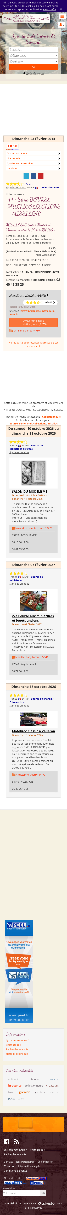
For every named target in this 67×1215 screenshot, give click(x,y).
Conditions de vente (15, 1170)
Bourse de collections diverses (26, 447)
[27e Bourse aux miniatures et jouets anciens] (33, 600)
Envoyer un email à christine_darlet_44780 (34, 322)
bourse (13, 423)
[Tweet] (26, 176)
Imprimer (12, 168)
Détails (29, 184)
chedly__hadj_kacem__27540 (32, 657)
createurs (52, 1085)
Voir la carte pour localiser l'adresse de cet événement (33, 344)
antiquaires (14, 1079)
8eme (22, 423)
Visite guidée (13, 1044)
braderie (54, 1079)
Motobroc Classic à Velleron (33, 731)
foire (11, 1092)
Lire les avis (13, 158)
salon (21, 1098)
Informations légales (30, 1166)
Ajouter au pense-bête (20, 163)
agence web (30, 1203)
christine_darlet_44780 (28, 295)
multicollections (36, 423)
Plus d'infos (49, 9)
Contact (8, 1161)
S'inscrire (9, 1166)
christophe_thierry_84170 (30, 774)
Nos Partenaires (25, 1161)
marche (54, 1092)
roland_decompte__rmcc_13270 (34, 528)
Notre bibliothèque (17, 1053)
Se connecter (45, 1161)
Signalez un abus (16, 187)
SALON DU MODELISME (29, 491)
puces (11, 1098)
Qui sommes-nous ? (17, 1040)
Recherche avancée (35, 73)
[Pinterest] (40, 176)
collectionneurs (34, 1085)
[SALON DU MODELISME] (33, 472)
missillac (52, 423)
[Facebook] (33, 176)
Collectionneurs (50, 187)
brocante (14, 1085)
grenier (24, 1092)
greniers (40, 1092)
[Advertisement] (33, 111)
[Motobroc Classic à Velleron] (33, 719)
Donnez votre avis (17, 153)
